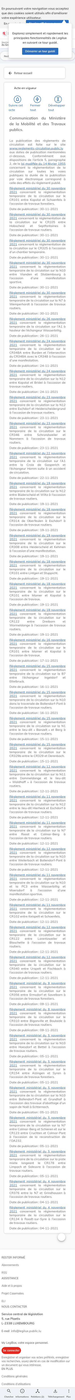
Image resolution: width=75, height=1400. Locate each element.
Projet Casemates (13, 1293)
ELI (3, 1301)
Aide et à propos (12, 1285)
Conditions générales (15, 1376)
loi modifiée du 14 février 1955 (43, 164)
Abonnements (10, 1265)
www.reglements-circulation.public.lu (36, 148)
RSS (4, 1272)
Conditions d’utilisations (16, 1384)
